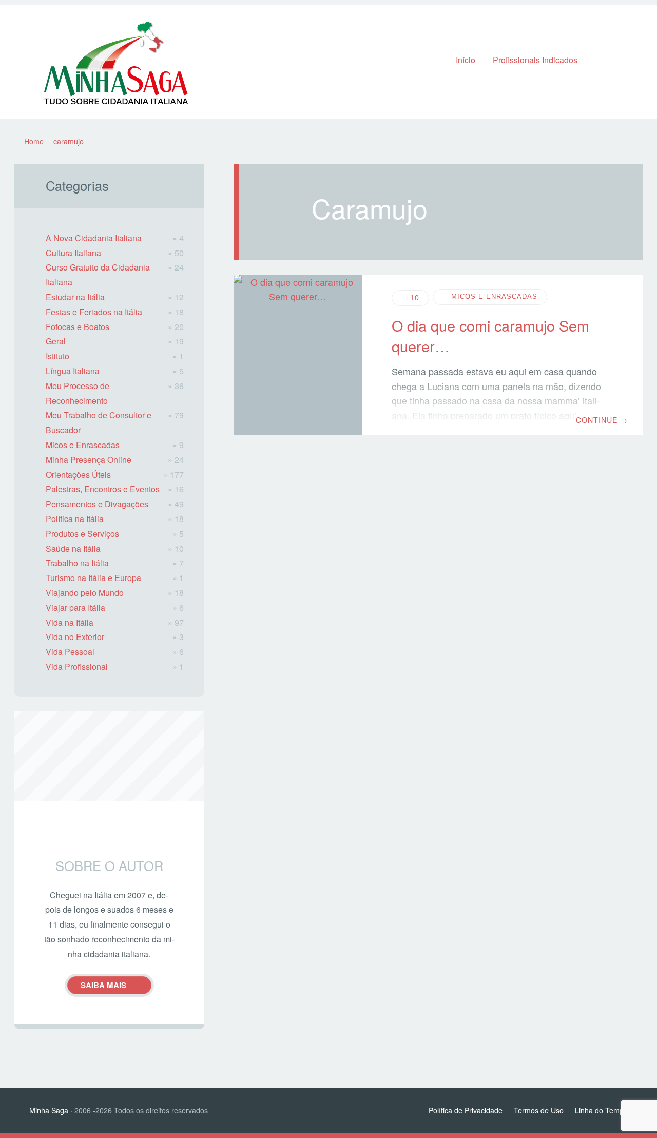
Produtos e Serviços (82, 533)
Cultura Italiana (73, 253)
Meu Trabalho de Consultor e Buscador (98, 422)
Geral (56, 341)
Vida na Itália (69, 622)
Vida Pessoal (70, 652)
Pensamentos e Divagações (97, 504)
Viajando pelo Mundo (85, 593)
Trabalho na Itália (77, 563)
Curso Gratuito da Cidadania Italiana (98, 274)
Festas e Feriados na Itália (94, 312)
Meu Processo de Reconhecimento (77, 393)
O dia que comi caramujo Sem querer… (490, 335)
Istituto (57, 356)
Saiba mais (103, 985)
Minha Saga (48, 1110)
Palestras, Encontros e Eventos (103, 489)
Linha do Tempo (601, 1110)
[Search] (599, 50)
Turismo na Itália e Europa (93, 578)
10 (414, 298)
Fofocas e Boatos (77, 327)
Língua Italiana (73, 371)
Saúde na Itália (73, 548)
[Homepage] (116, 62)
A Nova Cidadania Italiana (94, 238)
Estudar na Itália (75, 297)
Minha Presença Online (88, 460)
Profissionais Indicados (535, 60)
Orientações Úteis (78, 474)
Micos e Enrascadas (494, 296)
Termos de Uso (539, 1110)
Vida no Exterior (75, 637)
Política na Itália (75, 519)
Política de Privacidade (466, 1110)
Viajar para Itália (75, 607)
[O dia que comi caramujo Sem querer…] (298, 355)
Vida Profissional (77, 666)
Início (465, 60)
